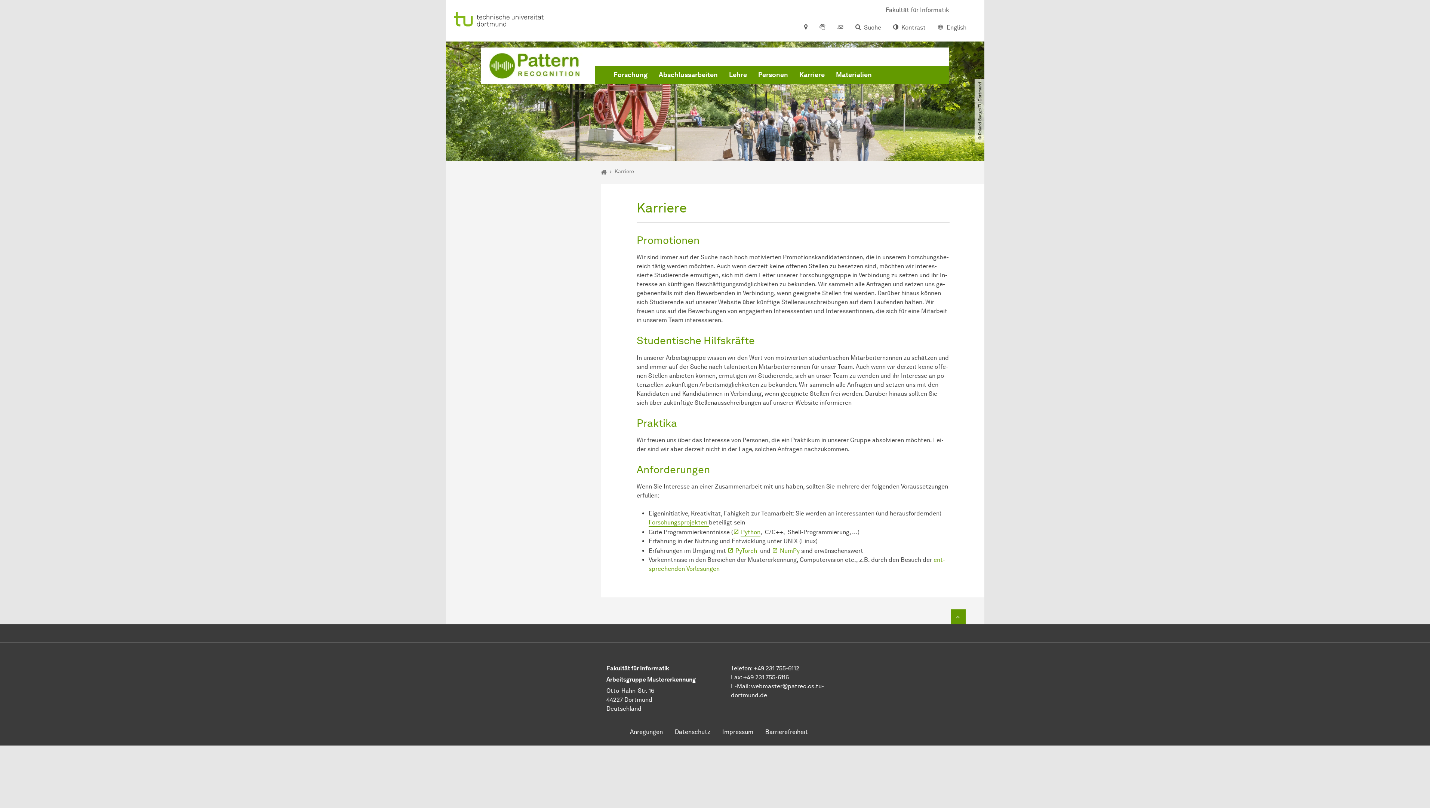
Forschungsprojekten (679, 522)
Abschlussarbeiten (688, 75)
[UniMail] (840, 28)
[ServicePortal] (822, 28)
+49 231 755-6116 (766, 677)
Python (750, 532)
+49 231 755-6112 (776, 668)
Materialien (854, 75)
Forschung (630, 75)
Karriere (812, 75)
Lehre (738, 75)
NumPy (790, 550)
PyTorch (747, 550)
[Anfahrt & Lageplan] (805, 28)
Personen (773, 75)
